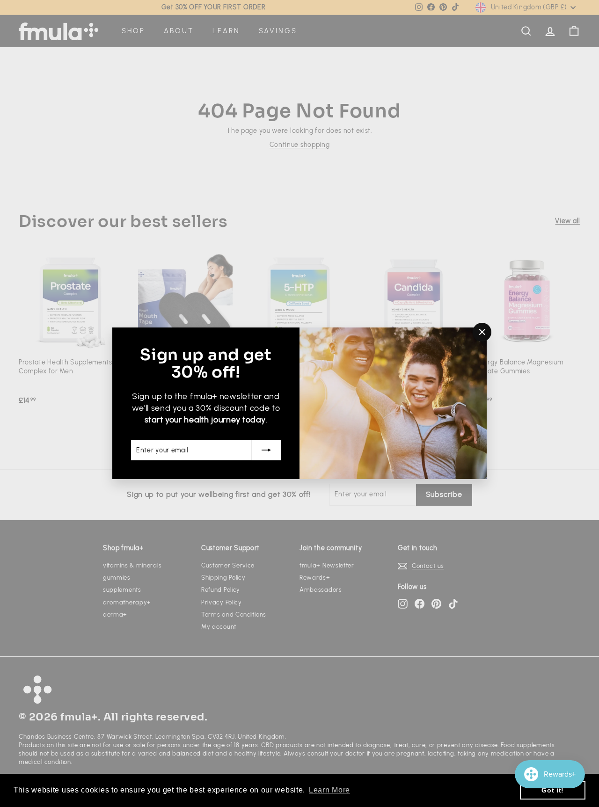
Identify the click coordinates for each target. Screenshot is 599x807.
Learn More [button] (329, 790)
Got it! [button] (552, 790)
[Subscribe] (266, 450)
